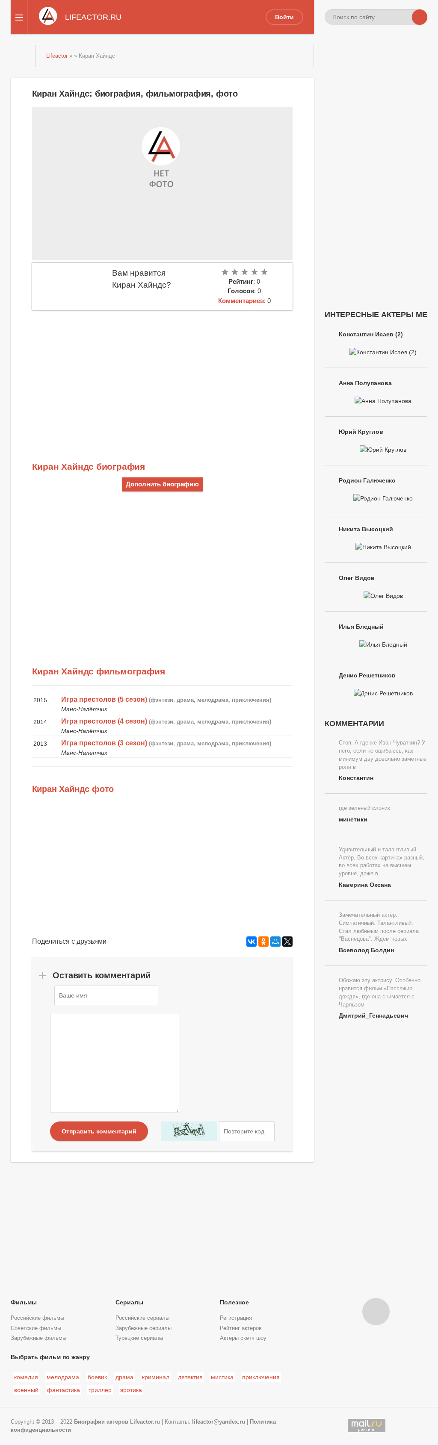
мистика (222, 1377)
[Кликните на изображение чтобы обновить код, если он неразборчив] (189, 1131)
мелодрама (63, 1377)
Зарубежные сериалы (143, 1328)
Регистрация (236, 1318)
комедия (26, 1377)
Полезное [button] (234, 1302)
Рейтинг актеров (241, 1328)
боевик (97, 1377)
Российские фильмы (37, 1318)
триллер (100, 1389)
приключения (261, 1377)
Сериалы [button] (129, 1302)
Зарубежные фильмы (38, 1338)
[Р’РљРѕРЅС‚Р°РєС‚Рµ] (251, 941)
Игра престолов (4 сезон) (104, 721)
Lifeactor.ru (145, 1422)
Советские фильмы (36, 1328)
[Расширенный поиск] (404, 17)
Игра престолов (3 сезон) (104, 743)
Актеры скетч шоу (243, 1338)
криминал (155, 1377)
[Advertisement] (162, 374)
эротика (131, 1389)
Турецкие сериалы (139, 1338)
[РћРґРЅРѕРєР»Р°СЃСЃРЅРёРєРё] (263, 941)
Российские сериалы (142, 1318)
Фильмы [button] (24, 1302)
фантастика (63, 1389)
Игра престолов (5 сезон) (104, 699)
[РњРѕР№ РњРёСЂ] (275, 941)
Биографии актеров (101, 1422)
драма (124, 1377)
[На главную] (23, 56)
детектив (190, 1377)
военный (26, 1389)
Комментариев (241, 300)
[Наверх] (376, 1311)
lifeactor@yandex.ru (218, 1422)
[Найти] (419, 17)
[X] (287, 941)
